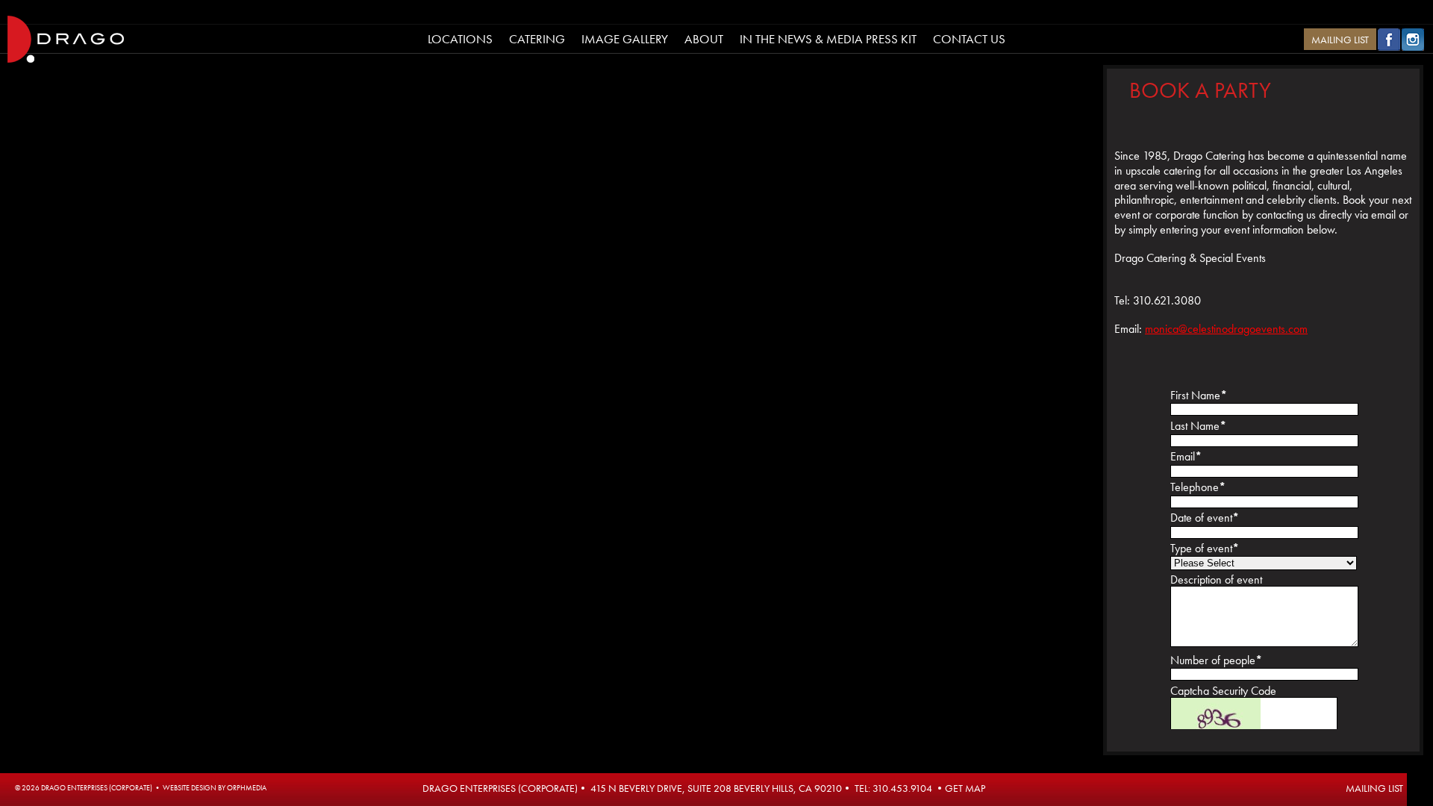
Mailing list (1374, 788)
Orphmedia (246, 788)
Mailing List (1340, 39)
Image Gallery (624, 39)
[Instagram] (1413, 47)
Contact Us (969, 39)
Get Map (965, 788)
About (703, 39)
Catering (537, 39)
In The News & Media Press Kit (828, 39)
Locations (460, 39)
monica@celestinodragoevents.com (1226, 329)
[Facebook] (1389, 47)
